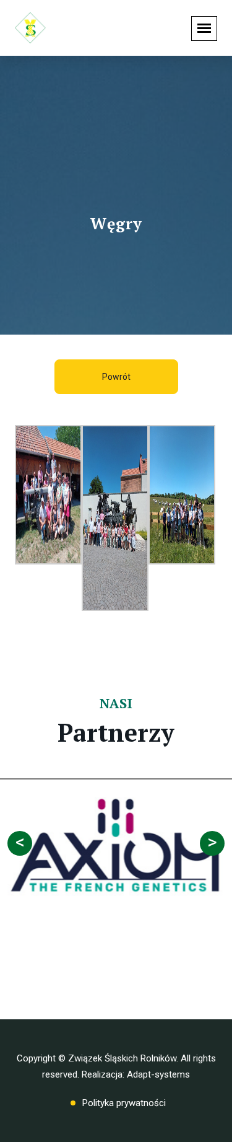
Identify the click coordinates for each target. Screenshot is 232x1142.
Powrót (116, 377)
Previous (19, 843)
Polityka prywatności (124, 1103)
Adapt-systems (158, 1074)
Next (212, 843)
